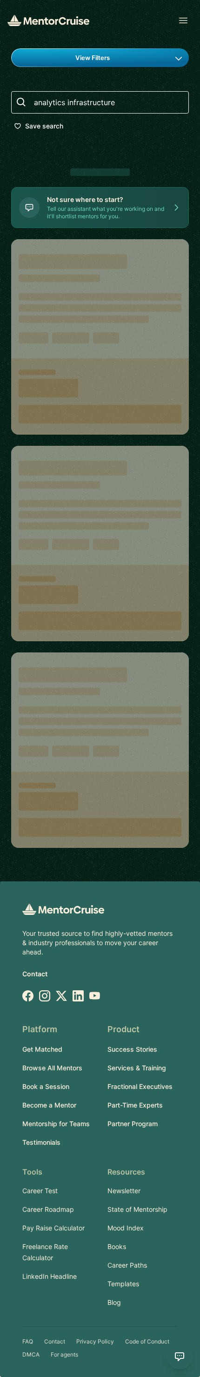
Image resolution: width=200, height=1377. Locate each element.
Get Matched (42, 1049)
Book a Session (45, 1086)
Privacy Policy (95, 1341)
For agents (64, 1354)
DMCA (31, 1354)
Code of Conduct (147, 1341)
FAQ (27, 1341)
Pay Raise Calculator (53, 1228)
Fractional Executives (140, 1086)
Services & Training (136, 1068)
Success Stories (132, 1049)
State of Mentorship (137, 1209)
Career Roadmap (48, 1209)
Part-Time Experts (135, 1105)
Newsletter (123, 1191)
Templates (123, 1284)
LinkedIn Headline (49, 1276)
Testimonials (41, 1142)
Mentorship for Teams (56, 1124)
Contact (34, 974)
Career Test (40, 1191)
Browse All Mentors (52, 1068)
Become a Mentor (49, 1105)
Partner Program (132, 1124)
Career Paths (127, 1265)
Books (116, 1246)
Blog (114, 1302)
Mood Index (125, 1228)
